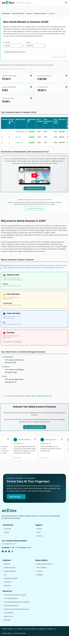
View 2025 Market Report (35, 208)
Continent (6, 42)
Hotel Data (7, 582)
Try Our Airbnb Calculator (35, 427)
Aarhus (18, 142)
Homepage (6, 13)
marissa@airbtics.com (9, 544)
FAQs (38, 532)
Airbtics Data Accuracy (44, 564)
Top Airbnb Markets (11, 598)
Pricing (39, 529)
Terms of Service (20, 633)
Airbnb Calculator (10, 571)
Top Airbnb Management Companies (16, 602)
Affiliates (40, 575)
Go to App (7, 529)
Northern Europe (40, 13)
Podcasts (7, 620)
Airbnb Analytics (9, 567)
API (5, 575)
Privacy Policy (7, 633)
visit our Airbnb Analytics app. (41, 396)
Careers (39, 571)
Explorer (7, 564)
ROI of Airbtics (42, 567)
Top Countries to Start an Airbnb (15, 595)
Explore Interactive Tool (35, 188)
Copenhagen (20, 131)
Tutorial (6, 532)
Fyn (17, 137)
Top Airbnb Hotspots (11, 605)
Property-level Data (10, 578)
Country (28, 42)
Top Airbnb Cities (18, 13)
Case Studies (8, 613)
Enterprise (7, 585)
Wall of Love (8, 616)
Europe (29, 13)
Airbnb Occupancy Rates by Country (16, 609)
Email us (39, 536)
